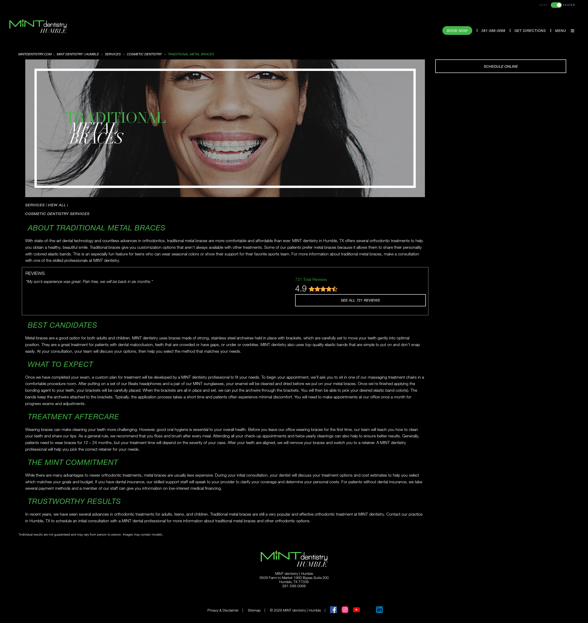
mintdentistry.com (35, 54)
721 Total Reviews (311, 279)
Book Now (457, 30)
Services (113, 54)
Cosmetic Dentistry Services (57, 213)
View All (57, 205)
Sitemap (254, 610)
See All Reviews (360, 300)
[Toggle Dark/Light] (556, 5)
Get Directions (530, 30)
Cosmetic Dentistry (144, 54)
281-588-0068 (493, 30)
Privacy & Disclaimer (223, 610)
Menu (560, 30)
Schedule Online (501, 66)
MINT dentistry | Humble (78, 54)
